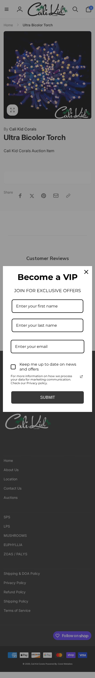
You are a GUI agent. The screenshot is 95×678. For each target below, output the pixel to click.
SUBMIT (47, 397)
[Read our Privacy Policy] (81, 377)
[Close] (86, 272)
